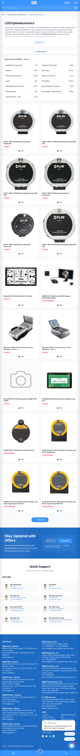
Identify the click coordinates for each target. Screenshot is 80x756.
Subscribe (65, 541)
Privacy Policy (56, 547)
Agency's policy (48, 717)
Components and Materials (16, 14)
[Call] (40, 753)
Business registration (49, 719)
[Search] (76, 7)
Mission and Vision (67, 719)
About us (45, 715)
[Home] (3, 14)
